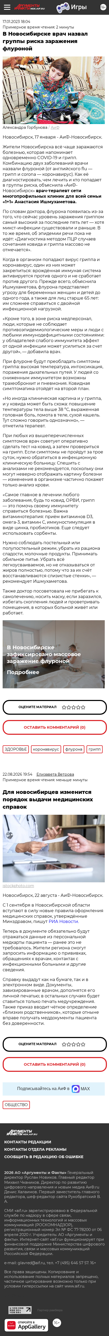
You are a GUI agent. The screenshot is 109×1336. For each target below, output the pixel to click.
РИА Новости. (64, 921)
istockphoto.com (18, 885)
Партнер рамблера (49, 1310)
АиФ (55, 127)
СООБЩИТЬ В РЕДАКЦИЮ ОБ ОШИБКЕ (43, 1156)
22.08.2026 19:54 (17, 774)
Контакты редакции (27, 1142)
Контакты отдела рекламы (35, 1149)
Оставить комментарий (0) (54, 727)
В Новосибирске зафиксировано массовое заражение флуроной (44, 654)
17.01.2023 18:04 (16, 21)
